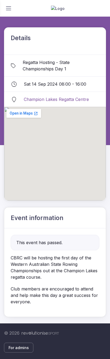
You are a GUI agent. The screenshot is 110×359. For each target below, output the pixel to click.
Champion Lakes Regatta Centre (56, 99)
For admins (19, 347)
